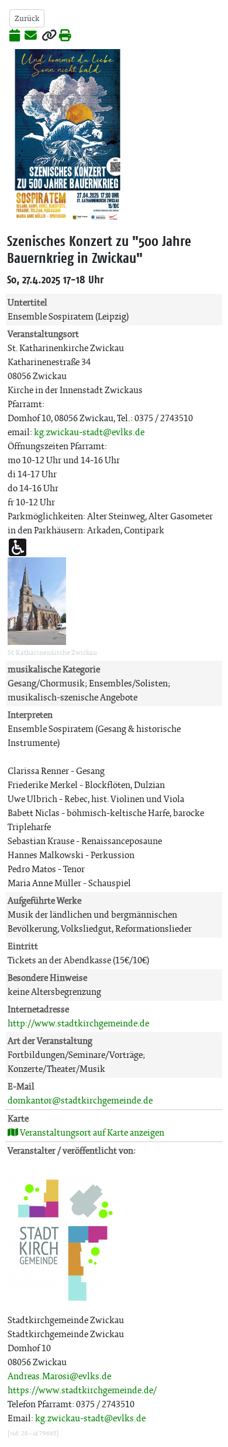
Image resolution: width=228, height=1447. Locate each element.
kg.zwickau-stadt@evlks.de (89, 432)
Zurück (27, 18)
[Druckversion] (65, 36)
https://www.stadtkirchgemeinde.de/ (82, 1390)
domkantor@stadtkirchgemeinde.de (80, 1100)
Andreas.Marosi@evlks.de (59, 1376)
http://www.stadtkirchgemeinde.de (78, 1023)
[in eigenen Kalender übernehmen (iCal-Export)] (14, 36)
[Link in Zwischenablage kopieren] (49, 36)
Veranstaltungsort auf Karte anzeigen (91, 1132)
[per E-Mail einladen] (31, 36)
